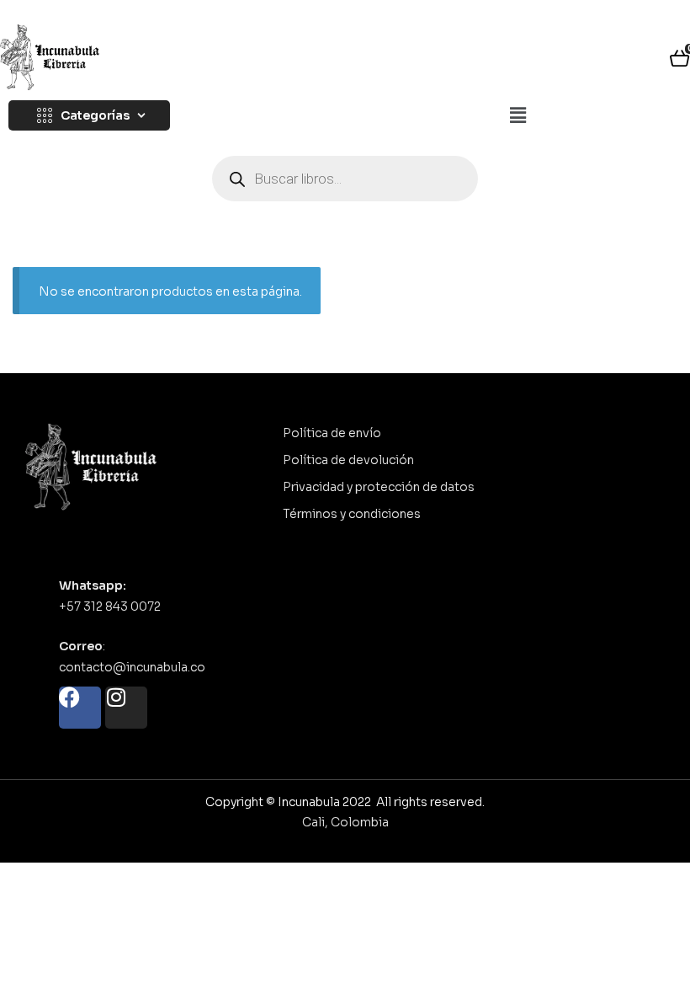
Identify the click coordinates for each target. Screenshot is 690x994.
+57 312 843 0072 (110, 606)
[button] (517, 116)
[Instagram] (126, 708)
